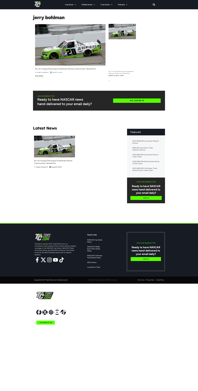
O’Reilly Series (86, 5)
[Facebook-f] (37, 259)
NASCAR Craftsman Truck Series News (94, 257)
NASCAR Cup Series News (94, 241)
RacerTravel (40, 380)
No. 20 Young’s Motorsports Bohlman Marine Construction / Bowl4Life (65, 69)
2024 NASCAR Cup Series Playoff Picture (145, 142)
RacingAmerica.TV (43, 371)
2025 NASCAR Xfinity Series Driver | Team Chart (146, 162)
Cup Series (69, 5)
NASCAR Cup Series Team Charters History (142, 149)
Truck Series (105, 5)
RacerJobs (40, 376)
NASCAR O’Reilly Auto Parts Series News (93, 249)
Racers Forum (41, 385)
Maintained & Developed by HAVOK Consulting (102, 280)
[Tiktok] (61, 259)
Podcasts (121, 5)
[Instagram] (49, 259)
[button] (154, 4)
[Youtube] (55, 259)
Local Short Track (93, 267)
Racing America (42, 366)
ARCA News (92, 262)
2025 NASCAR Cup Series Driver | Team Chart (145, 156)
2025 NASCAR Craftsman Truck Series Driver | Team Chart (144, 169)
